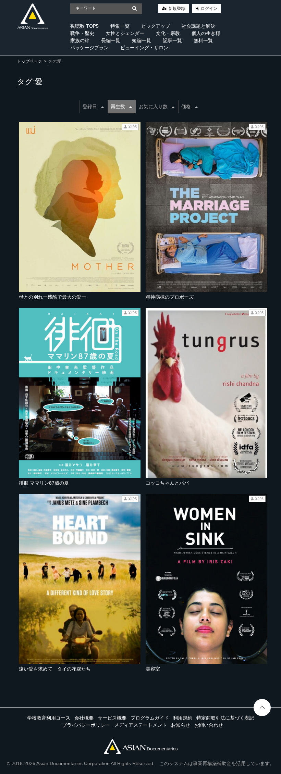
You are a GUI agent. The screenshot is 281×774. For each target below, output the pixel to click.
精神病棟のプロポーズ (170, 297)
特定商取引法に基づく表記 (225, 718)
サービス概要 (112, 718)
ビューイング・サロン (144, 47)
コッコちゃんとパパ (167, 483)
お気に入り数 (153, 106)
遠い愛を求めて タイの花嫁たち (55, 669)
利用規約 (182, 718)
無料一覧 (203, 40)
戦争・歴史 (82, 33)
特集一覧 (120, 26)
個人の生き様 (206, 33)
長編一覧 (110, 40)
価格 (186, 106)
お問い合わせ (208, 725)
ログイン (209, 8)
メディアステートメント (140, 725)
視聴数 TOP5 (84, 26)
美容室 (153, 669)
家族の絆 (79, 40)
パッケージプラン (89, 47)
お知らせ (180, 725)
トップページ (29, 61)
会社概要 (84, 718)
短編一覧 (141, 40)
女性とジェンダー (125, 33)
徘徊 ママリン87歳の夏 (44, 483)
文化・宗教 (168, 33)
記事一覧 (172, 40)
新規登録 (177, 8)
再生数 (118, 106)
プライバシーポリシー (86, 725)
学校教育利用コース (48, 718)
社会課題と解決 (198, 26)
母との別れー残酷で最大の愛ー (52, 297)
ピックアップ (155, 26)
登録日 (90, 106)
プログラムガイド (150, 718)
